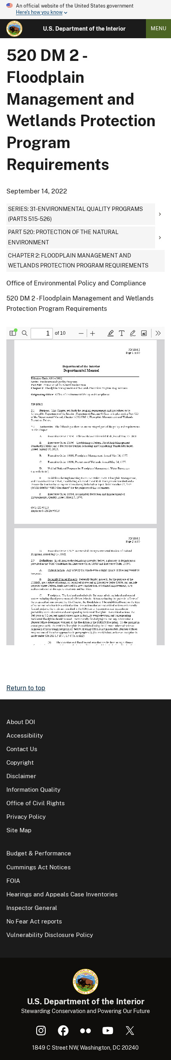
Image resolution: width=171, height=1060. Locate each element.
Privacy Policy (26, 816)
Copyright (20, 762)
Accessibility (24, 735)
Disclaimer (21, 776)
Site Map (18, 830)
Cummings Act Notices (38, 867)
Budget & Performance (38, 853)
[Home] (14, 29)
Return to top (25, 688)
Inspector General (31, 907)
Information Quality (33, 789)
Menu (158, 28)
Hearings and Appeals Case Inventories (62, 894)
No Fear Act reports (34, 921)
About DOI (20, 721)
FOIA (13, 880)
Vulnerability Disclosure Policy (49, 934)
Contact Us (21, 749)
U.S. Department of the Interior (84, 28)
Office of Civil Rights (35, 803)
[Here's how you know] (85, 9)
